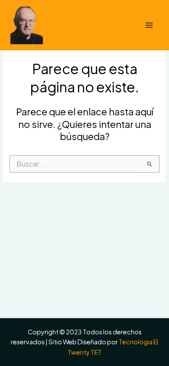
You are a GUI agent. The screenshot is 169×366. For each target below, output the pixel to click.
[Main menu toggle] (149, 25)
